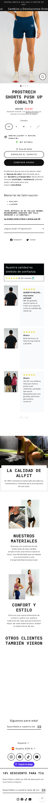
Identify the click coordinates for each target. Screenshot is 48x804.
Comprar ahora (24, 162)
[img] (12, 278)
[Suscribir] (43, 790)
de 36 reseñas (24, 278)
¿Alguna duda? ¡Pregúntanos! (17, 229)
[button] (24, 149)
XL (38, 126)
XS (9, 126)
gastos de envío (32, 112)
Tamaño (24, 120)
